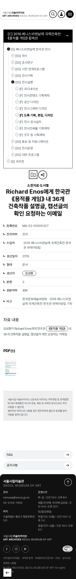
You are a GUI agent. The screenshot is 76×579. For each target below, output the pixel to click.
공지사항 (12, 465)
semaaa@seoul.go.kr (16, 497)
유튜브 (25, 549)
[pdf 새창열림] (10, 367)
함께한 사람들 (9, 562)
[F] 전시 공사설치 (30, 122)
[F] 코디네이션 (28, 89)
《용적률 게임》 (57, 329)
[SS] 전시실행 (13, 82)
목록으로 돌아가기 (7, 573)
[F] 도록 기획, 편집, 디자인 (36, 115)
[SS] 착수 (13, 55)
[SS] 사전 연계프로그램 (13, 68)
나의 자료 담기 (33, 174)
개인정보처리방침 (11, 558)
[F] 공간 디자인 (29, 102)
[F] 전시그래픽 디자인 (33, 109)
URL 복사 (42, 174)
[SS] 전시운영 (13, 148)
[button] (70, 14)
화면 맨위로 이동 (68, 482)
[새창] (67, 549)
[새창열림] (22, 482)
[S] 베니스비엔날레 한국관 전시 (8, 49)
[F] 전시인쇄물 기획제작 (34, 128)
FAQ (10, 455)
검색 (53, 14)
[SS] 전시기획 (13, 75)
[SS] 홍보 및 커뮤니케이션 (13, 141)
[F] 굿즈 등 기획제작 (32, 135)
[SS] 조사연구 (13, 62)
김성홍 (29, 273)
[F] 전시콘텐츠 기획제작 (34, 95)
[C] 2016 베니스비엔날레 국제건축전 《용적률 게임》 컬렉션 (34, 36)
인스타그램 (16, 549)
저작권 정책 (27, 558)
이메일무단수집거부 (44, 558)
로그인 (61, 14)
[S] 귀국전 (8, 161)
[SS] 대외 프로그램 (13, 154)
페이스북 (6, 549)
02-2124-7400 (12, 503)
